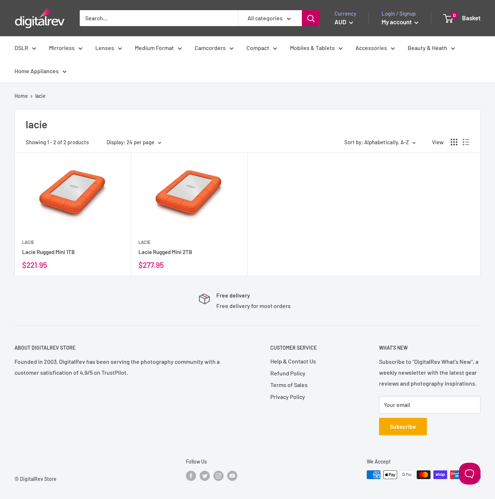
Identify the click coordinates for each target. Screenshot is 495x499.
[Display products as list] (466, 142)
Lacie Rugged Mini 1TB (48, 252)
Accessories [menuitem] (371, 47)
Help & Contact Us (293, 361)
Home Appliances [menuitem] (36, 70)
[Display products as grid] (454, 142)
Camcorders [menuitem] (210, 47)
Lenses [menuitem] (104, 47)
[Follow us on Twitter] (205, 475)
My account (397, 21)
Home (21, 96)
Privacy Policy (287, 396)
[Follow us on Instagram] (218, 475)
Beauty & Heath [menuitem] (427, 47)
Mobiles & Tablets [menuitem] (312, 47)
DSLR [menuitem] (21, 47)
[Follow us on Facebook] (191, 475)
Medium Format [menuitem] (154, 47)
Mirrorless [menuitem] (62, 47)
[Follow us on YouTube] (232, 475)
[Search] (311, 18)
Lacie (28, 242)
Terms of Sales (289, 384)
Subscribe (403, 426)
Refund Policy (287, 373)
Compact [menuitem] (257, 47)
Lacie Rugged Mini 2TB (165, 252)
